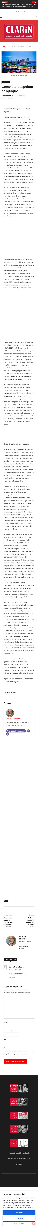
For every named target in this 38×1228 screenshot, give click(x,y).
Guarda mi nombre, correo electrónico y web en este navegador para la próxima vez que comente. (19, 1052)
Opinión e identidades (16, 46)
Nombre (6, 1022)
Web (5, 1039)
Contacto (19, 1164)
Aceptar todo (19, 1213)
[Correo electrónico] (28, 730)
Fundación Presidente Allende (19, 1153)
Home (3, 46)
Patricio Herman (8, 95)
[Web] (7, 734)
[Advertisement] (19, 239)
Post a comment (8, 98)
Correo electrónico (9, 1031)
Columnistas (31, 46)
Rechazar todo (19, 1224)
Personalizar (19, 1218)
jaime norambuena (16, 967)
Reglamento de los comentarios (19, 1158)
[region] (19, 1209)
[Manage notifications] (33, 1223)
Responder (12, 977)
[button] (33, 2)
